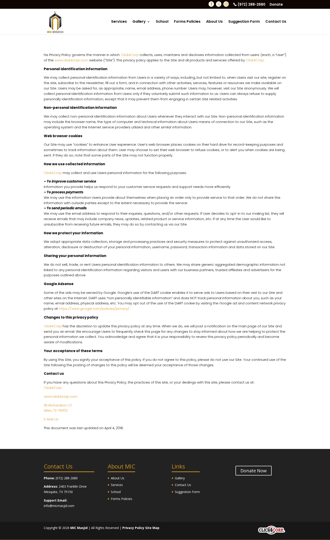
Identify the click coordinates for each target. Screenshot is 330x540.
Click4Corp (130, 54)
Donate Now (253, 471)
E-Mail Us (51, 419)
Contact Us (275, 22)
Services (119, 22)
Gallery (139, 22)
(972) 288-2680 (251, 5)
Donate (276, 5)
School (162, 22)
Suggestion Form (244, 22)
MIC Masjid (79, 528)
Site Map (152, 528)
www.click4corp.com (71, 60)
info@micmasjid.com (59, 506)
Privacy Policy (133, 528)
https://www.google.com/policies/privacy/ (94, 308)
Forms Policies (187, 22)
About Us (214, 22)
